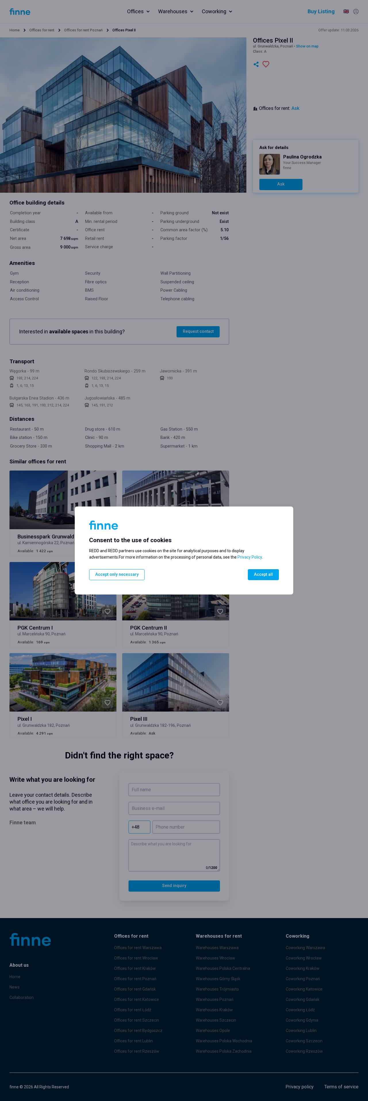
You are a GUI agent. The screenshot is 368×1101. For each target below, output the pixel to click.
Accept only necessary (117, 574)
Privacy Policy (249, 557)
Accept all (263, 574)
